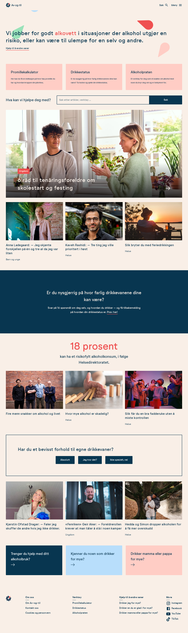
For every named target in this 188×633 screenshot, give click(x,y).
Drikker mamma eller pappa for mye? (138, 612)
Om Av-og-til (32, 603)
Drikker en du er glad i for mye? (136, 608)
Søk (161, 5)
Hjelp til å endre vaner (17, 48)
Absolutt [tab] (65, 459)
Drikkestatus (79, 608)
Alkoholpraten (80, 612)
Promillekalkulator (82, 603)
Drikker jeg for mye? (130, 603)
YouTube (176, 613)
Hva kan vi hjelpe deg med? (28, 100)
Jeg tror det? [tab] (90, 459)
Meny (174, 5)
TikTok (175, 618)
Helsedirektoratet (93, 362)
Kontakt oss (31, 608)
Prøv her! (112, 312)
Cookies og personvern (38, 612)
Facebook (177, 608)
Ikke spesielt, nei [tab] (119, 459)
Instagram (177, 603)
